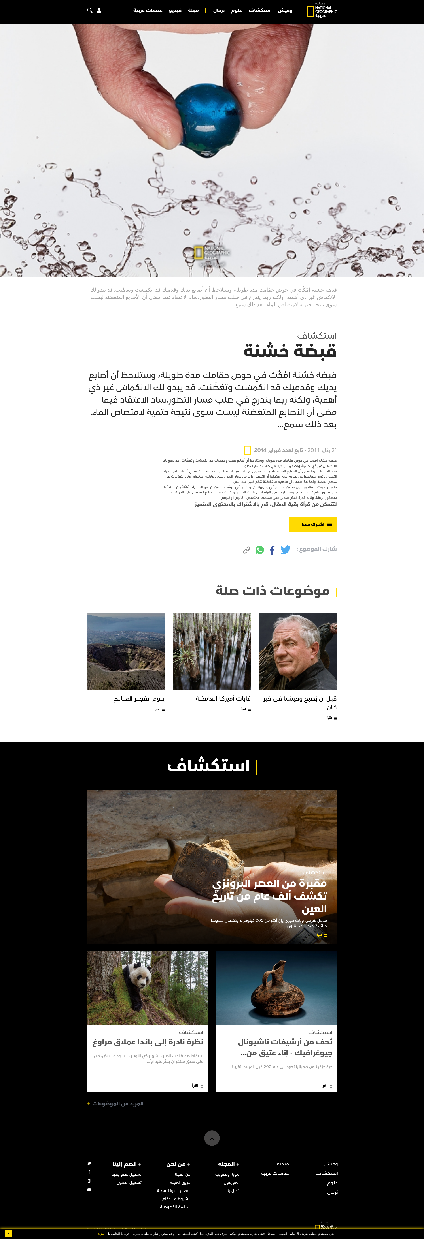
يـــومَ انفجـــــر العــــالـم (139, 698)
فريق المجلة (180, 1183)
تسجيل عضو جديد (127, 1174)
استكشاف (260, 10)
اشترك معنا (313, 524)
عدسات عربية (148, 10)
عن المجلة (182, 1174)
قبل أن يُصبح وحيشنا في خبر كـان (300, 703)
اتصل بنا (233, 1191)
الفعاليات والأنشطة (174, 1191)
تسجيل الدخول (129, 1183)
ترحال (219, 10)
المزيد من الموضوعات (118, 1103)
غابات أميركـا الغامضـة (223, 698)
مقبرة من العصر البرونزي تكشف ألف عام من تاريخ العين (269, 896)
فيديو (175, 10)
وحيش (285, 10)
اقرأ (329, 718)
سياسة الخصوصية (175, 1207)
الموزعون (232, 1183)
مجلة (193, 10)
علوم (236, 10)
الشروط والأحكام (176, 1199)
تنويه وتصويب (227, 1174)
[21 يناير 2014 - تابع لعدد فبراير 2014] (290, 440)
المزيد (102, 1233)
